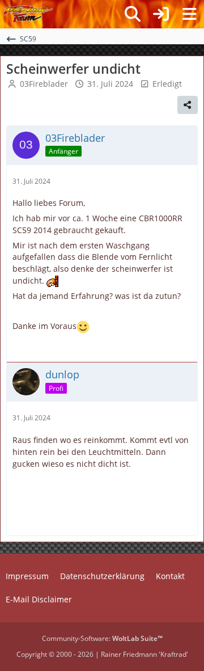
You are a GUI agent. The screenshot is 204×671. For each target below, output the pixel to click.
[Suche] (132, 14)
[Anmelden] (161, 14)
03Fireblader (44, 83)
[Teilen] (187, 105)
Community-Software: (102, 638)
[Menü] (189, 14)
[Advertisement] (108, 512)
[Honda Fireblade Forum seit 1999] (28, 14)
